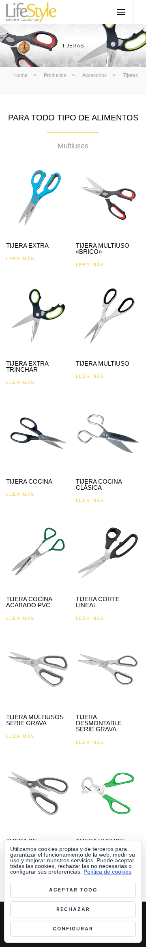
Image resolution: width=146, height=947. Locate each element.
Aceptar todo (73, 890)
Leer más (20, 258)
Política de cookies (107, 871)
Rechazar (73, 909)
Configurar (73, 929)
